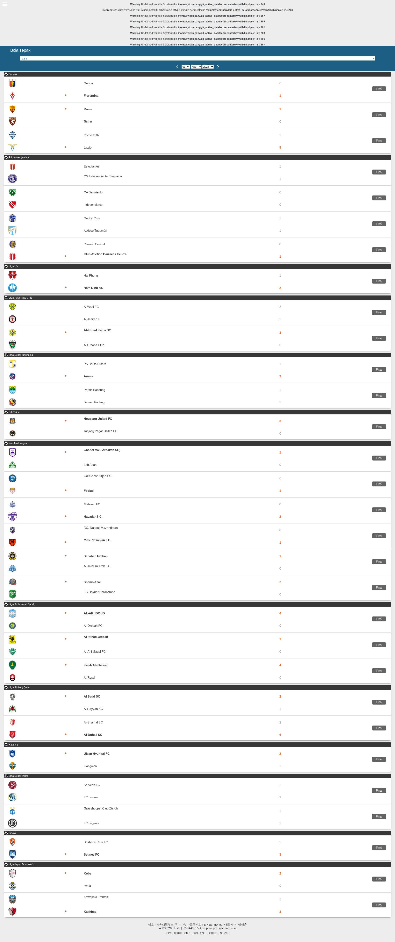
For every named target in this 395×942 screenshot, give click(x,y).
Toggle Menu (4, 4)
